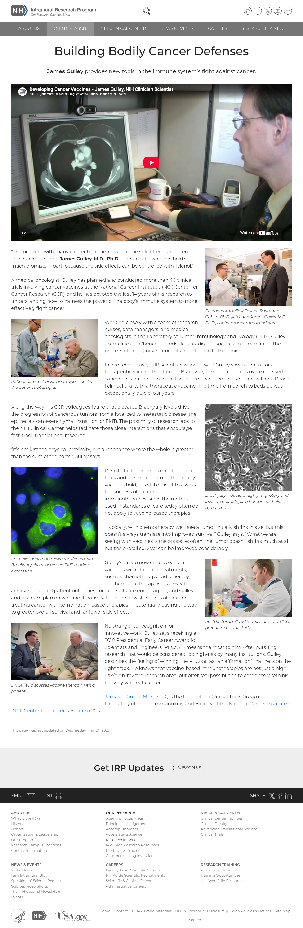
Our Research (70, 28)
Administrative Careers (126, 886)
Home (104, 911)
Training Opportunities (221, 875)
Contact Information (29, 850)
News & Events (177, 28)
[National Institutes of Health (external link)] (39, 915)
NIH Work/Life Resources (222, 881)
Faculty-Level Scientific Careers (133, 870)
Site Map (282, 911)
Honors (17, 829)
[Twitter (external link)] (268, 11)
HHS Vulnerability (201, 911)
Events (17, 897)
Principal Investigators (125, 823)
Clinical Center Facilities (222, 818)
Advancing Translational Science (229, 829)
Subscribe (189, 767)
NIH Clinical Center (123, 28)
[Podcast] (248, 11)
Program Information (219, 870)
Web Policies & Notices (251, 911)
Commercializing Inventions (130, 855)
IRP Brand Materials (154, 911)
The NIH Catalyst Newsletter (35, 891)
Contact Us (123, 911)
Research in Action (122, 840)
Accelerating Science (124, 834)
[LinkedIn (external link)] (288, 11)
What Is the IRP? (25, 818)
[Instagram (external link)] (258, 11)
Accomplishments (122, 829)
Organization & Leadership (34, 834)
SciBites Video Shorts (29, 886)
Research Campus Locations (36, 845)
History (17, 823)
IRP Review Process (123, 850)
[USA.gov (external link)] (72, 915)
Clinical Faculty (214, 823)
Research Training (263, 28)
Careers (217, 28)
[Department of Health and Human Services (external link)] (18, 915)
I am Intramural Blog (29, 875)
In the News (21, 870)
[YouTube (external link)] (278, 11)
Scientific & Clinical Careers (129, 881)
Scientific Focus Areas (125, 818)
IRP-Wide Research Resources (132, 845)
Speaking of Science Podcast (36, 881)
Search (195, 920)
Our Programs (23, 840)
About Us (29, 28)
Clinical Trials (212, 834)
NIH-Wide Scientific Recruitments (135, 875)
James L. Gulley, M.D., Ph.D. (136, 696)
